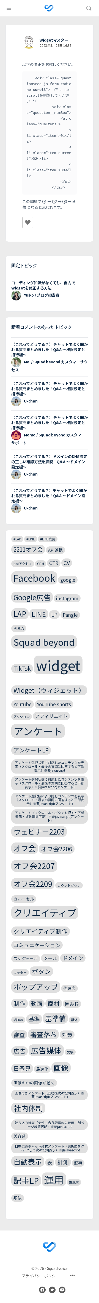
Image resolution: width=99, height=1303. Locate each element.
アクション (21, 716)
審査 (19, 1034)
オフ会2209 (32, 883)
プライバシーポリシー (40, 1275)
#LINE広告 (47, 539)
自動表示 (27, 1161)
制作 (19, 1003)
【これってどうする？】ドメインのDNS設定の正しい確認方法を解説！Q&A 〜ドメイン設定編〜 (49, 462)
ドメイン (72, 958)
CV (67, 562)
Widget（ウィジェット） (49, 690)
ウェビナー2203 (39, 831)
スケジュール (25, 958)
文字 (70, 1052)
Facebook (34, 577)
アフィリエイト (51, 716)
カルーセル (23, 899)
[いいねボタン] (28, 222)
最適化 (42, 1069)
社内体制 (28, 1108)
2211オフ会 (28, 549)
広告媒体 (46, 1050)
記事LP (26, 1180)
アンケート (38, 731)
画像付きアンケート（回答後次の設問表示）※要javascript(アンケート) (49, 1095)
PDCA (18, 628)
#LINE (30, 539)
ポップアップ (35, 986)
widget (58, 665)
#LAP (17, 539)
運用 (54, 1179)
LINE (39, 614)
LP (54, 614)
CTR (53, 563)
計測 (63, 1162)
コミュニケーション (37, 945)
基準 (34, 1019)
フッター (20, 972)
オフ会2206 (56, 848)
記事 (78, 1163)
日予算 (22, 1068)
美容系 (19, 1136)
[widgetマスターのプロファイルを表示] (28, 42)
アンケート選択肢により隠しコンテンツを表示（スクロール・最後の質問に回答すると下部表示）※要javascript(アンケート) (49, 800)
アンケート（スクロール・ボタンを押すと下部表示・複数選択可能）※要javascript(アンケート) (49, 816)
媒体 (74, 1019)
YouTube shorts (54, 704)
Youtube (22, 704)
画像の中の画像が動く (34, 1082)
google (67, 579)
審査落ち (43, 1034)
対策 (67, 1034)
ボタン (41, 971)
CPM (40, 563)
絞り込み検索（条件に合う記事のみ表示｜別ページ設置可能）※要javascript (49, 1124)
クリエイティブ (44, 912)
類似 (17, 1198)
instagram (67, 598)
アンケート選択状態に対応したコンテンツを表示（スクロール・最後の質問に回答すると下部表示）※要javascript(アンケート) (49, 783)
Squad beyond (44, 641)
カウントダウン (69, 885)
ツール (50, 958)
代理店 (69, 988)
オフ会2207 (34, 865)
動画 (36, 1003)
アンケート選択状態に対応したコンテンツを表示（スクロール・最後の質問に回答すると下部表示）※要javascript (49, 766)
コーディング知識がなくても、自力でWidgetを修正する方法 (43, 285)
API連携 (55, 550)
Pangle (70, 614)
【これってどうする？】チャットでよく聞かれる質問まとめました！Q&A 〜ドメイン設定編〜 (49, 495)
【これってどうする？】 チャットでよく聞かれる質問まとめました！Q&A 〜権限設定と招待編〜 (49, 349)
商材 (54, 1003)
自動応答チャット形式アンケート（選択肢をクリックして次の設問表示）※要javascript (49, 1148)
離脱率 (74, 1182)
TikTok (22, 668)
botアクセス (22, 563)
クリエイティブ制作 (40, 931)
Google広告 (32, 597)
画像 (61, 1067)
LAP (19, 614)
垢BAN (18, 1019)
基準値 (55, 1018)
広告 (19, 1051)
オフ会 (24, 847)
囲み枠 (72, 1003)
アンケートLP (31, 750)
